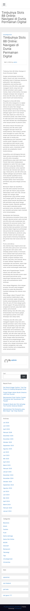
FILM (4, 532)
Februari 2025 (7, 468)
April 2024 (6, 501)
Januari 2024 (7, 511)
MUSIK (5, 542)
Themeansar (17, 608)
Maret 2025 (6, 465)
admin (15, 62)
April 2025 (6, 462)
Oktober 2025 (7, 442)
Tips (4, 555)
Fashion (5, 529)
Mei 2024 (6, 498)
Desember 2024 (8, 475)
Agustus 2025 (7, 449)
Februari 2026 (7, 432)
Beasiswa (6, 523)
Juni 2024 (6, 495)
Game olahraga (8, 536)
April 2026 (6, 429)
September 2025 (8, 445)
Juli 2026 (6, 422)
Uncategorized (7, 34)
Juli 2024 (6, 491)
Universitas (6, 562)
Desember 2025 (8, 435)
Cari (4, 373)
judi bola (5, 589)
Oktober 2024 (7, 481)
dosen (5, 526)
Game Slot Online (8, 539)
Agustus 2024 (7, 488)
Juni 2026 (6, 426)
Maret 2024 (7, 504)
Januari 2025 (7, 472)
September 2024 (8, 485)
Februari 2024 (7, 508)
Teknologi (6, 552)
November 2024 (8, 478)
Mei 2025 (6, 458)
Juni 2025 (6, 455)
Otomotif (6, 546)
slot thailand (7, 583)
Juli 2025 (6, 452)
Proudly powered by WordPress (12, 606)
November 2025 (8, 439)
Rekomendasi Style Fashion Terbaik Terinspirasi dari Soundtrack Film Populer (14, 399)
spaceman (6, 577)
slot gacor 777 (7, 595)
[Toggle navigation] (4, 4)
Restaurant (6, 549)
